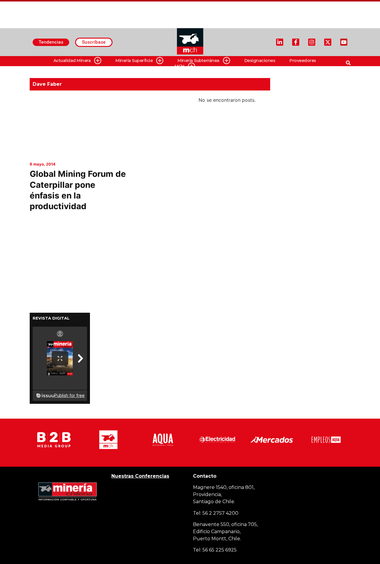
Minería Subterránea (198, 60)
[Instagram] (311, 42)
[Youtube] (343, 42)
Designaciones (260, 60)
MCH (179, 66)
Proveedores (302, 60)
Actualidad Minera (72, 60)
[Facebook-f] (295, 42)
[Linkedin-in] (279, 42)
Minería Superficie (134, 60)
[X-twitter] (327, 42)
